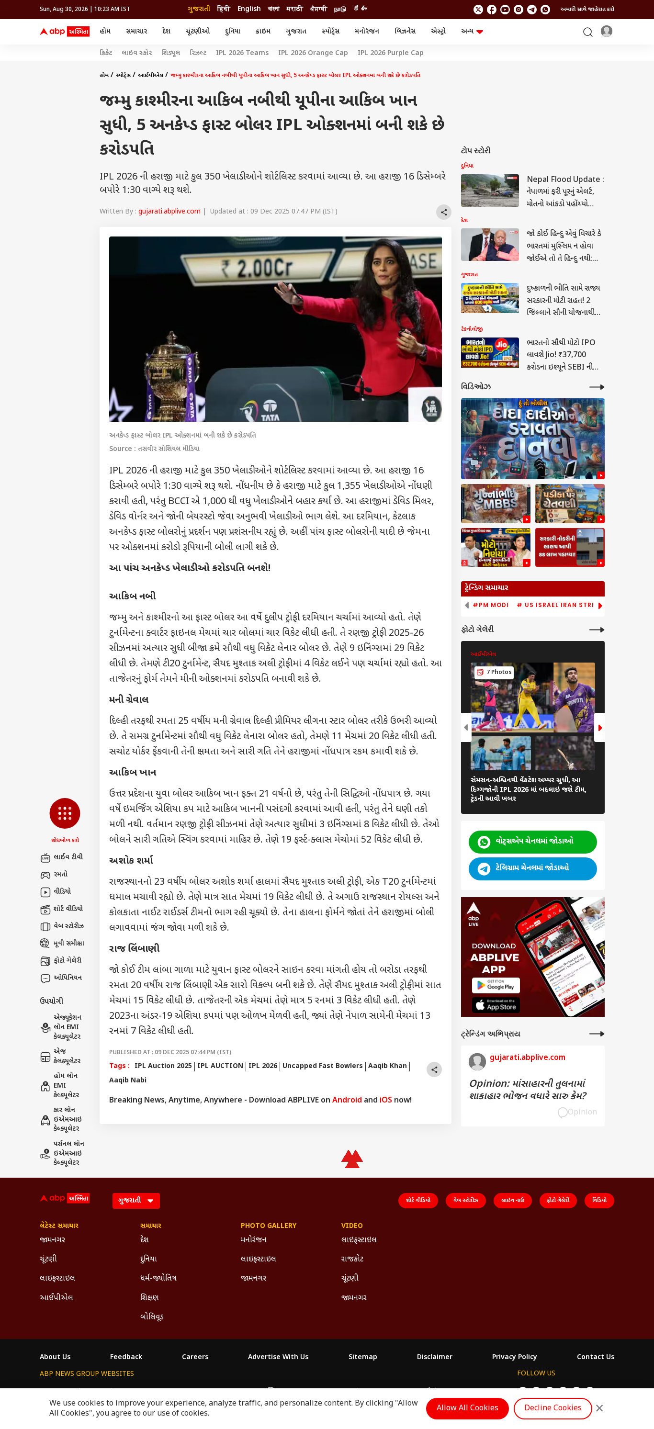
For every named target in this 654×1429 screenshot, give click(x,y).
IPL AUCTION (220, 1066)
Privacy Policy (514, 1357)
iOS (386, 1101)
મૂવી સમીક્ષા (69, 943)
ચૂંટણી (48, 1260)
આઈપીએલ (150, 75)
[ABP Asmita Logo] (65, 32)
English (249, 9)
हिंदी (223, 9)
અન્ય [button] (467, 31)
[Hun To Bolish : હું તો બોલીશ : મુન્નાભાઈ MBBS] (495, 503)
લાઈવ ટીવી (68, 857)
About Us (55, 1357)
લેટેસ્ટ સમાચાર (59, 1226)
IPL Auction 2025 (163, 1066)
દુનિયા (232, 31)
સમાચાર (136, 31)
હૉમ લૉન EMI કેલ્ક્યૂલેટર (66, 1086)
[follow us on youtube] (505, 9)
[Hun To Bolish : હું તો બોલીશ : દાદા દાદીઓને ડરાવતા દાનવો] (533, 438)
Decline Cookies (553, 1409)
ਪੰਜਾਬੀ (318, 9)
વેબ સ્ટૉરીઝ (69, 926)
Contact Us (595, 1357)
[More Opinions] (597, 1033)
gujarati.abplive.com (169, 211)
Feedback (126, 1357)
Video (352, 1226)
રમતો (61, 874)
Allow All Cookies (467, 1409)
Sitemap (363, 1357)
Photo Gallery (268, 1226)
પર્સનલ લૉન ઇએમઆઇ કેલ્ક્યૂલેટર (69, 1154)
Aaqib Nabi (128, 1080)
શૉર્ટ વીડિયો (68, 909)
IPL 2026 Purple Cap (391, 53)
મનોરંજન (367, 31)
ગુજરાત (296, 31)
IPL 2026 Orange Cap (313, 53)
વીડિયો (62, 892)
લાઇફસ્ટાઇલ (57, 1279)
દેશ (166, 31)
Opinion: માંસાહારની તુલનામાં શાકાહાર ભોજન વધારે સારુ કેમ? (527, 1090)
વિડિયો (599, 1200)
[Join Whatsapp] (545, 9)
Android (347, 1101)
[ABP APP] (496, 985)
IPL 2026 (262, 1066)
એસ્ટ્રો (438, 31)
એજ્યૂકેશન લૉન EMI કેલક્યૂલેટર (67, 1027)
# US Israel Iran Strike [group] (559, 605)
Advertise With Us (278, 1357)
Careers (195, 1357)
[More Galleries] (597, 629)
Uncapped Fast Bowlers (322, 1066)
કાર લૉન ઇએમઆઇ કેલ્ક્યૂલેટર (68, 1120)
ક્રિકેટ (106, 53)
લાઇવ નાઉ (512, 1200)
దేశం (360, 9)
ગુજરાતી (199, 9)
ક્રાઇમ (263, 31)
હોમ (105, 31)
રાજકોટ (352, 1260)
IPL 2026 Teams (242, 53)
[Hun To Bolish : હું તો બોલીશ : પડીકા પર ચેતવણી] (570, 503)
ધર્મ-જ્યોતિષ (158, 1279)
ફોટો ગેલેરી (67, 961)
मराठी (295, 9)
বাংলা (274, 9)
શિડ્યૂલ (170, 53)
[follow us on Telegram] (532, 9)
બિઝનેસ (405, 31)
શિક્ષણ (149, 1299)
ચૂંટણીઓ (198, 31)
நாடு (340, 9)
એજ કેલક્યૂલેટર (67, 1056)
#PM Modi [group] (491, 605)
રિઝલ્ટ (198, 53)
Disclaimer (434, 1357)
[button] (64, 821)
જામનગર (52, 1241)
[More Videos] (597, 387)
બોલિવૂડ (152, 1318)
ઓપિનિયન (68, 978)
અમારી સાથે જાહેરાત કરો (587, 9)
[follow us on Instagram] (518, 9)
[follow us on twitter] (478, 9)
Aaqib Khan (387, 1066)
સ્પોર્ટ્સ (330, 31)
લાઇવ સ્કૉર (137, 53)
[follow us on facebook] (491, 9)
